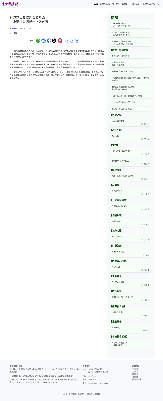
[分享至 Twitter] (54, 40)
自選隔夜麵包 (117, 191)
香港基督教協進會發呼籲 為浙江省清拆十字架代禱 (122, 43)
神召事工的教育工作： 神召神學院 (120, 344)
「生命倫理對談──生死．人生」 (124, 102)
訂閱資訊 (135, 372)
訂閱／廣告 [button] (135, 4)
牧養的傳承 (116, 221)
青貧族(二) (116, 267)
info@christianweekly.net (98, 383)
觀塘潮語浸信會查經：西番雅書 (118, 64)
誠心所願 (115, 136)
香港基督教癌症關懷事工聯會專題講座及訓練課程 (123, 88)
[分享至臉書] (49, 40)
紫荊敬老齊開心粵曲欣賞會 (122, 71)
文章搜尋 (135, 374)
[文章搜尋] (161, 4)
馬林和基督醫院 (118, 252)
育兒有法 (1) (116, 328)
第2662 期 (13, 28)
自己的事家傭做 (118, 282)
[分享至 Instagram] (60, 40)
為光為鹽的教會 (118, 121)
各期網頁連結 (105, 4)
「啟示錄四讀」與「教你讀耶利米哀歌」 (127, 96)
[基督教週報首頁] (9, 4)
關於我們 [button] (115, 4)
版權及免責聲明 (93, 394)
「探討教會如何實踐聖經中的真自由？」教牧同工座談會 (130, 79)
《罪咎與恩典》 (118, 312)
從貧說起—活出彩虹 (120, 206)
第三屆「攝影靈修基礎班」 (122, 109)
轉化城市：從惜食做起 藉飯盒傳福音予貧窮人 (121, 34)
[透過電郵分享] (43, 40)
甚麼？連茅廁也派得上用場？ (123, 176)
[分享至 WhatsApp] (38, 40)
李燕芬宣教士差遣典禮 (120, 56)
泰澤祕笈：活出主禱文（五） (123, 297)
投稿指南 (135, 377)
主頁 (96, 4)
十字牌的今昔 (117, 237)
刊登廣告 (135, 369)
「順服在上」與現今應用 (121, 151)
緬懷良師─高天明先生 (120, 161)
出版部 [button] (125, 4)
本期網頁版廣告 (149, 4)
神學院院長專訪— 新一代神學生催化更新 (121, 25)
